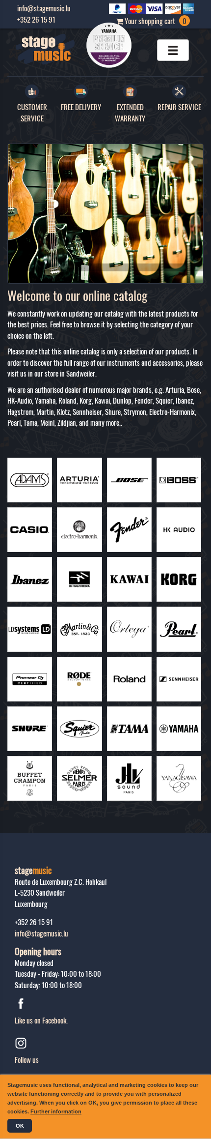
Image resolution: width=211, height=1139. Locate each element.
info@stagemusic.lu (41, 933)
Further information (55, 1111)
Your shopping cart (154, 20)
